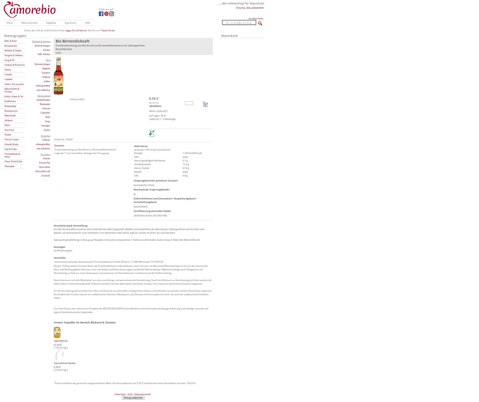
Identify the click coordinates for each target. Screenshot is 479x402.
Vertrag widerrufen (133, 397)
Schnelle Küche (11, 144)
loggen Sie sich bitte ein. (76, 30)
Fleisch (7, 69)
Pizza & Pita (44, 162)
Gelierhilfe (45, 112)
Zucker (47, 130)
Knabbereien (10, 101)
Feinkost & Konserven (14, 65)
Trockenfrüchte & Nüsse (12, 155)
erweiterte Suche (256, 18)
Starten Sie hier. (108, 30)
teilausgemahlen (43, 85)
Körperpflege (10, 106)
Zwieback (45, 175)
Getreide (8, 74)
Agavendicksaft (61, 341)
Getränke (8, 79)
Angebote (51, 22)
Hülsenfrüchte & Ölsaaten (11, 90)
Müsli (7, 125)
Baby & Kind (10, 41)
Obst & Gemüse (11, 139)
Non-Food (9, 130)
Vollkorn (46, 77)
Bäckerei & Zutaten (13, 50)
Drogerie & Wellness (13, 55)
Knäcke (46, 158)
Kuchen (46, 50)
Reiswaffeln (44, 167)
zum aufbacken (43, 90)
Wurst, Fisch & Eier (13, 161)
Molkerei (8, 120)
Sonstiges (45, 125)
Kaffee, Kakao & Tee (13, 96)
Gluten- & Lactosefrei (14, 84)
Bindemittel (45, 104)
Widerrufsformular (142, 394)
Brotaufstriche (10, 46)
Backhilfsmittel (43, 100)
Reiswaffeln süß (43, 171)
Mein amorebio (29, 22)
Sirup (47, 121)
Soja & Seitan (10, 149)
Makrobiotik (10, 115)
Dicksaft (46, 108)
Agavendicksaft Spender (64, 363)
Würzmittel (9, 166)
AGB (129, 394)
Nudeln (7, 134)
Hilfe (87, 22)
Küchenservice (11, 111)
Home (10, 22)
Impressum (71, 22)
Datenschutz (120, 394)
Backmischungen (42, 45)
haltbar (47, 81)
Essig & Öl (9, 60)
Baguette (46, 68)
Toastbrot (46, 72)
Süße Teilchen (44, 54)
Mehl (47, 117)
